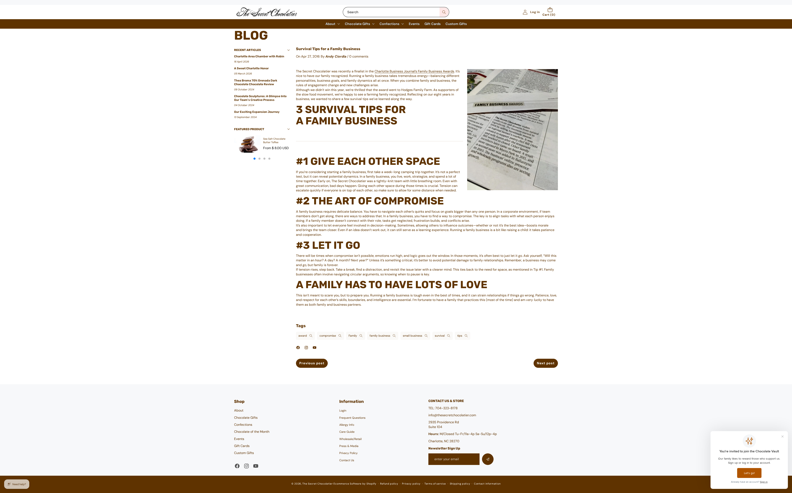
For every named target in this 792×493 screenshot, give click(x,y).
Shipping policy (460, 483)
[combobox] (396, 12)
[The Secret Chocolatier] (266, 12)
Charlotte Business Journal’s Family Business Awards (414, 71)
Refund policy (389, 483)
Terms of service (435, 483)
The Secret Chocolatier (317, 483)
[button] (550, 12)
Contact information (487, 483)
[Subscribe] (488, 459)
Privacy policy (411, 483)
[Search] (444, 12)
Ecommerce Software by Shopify (355, 483)
